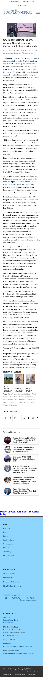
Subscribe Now (14, 2)
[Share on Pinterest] (19, 418)
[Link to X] (31, 671)
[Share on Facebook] (5, 418)
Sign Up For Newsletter (13, 586)
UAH (14, 399)
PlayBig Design (12, 669)
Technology (7, 552)
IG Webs (29, 669)
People (13, 53)
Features (6, 528)
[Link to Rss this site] (38, 671)
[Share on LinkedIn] (24, 418)
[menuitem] (14, 1)
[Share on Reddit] (33, 418)
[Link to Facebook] (27, 671)
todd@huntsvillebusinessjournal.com (17, 646)
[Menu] (36, 12)
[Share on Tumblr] (28, 418)
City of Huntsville (14, 394)
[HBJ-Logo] (17, 12)
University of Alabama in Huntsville (21, 402)
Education (18, 50)
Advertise (7, 617)
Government (8, 544)
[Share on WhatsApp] (15, 418)
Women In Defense (10, 405)
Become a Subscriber (11, 582)
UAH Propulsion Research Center (16, 184)
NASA (11, 397)
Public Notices (8, 556)
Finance (6, 548)
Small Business (8, 540)
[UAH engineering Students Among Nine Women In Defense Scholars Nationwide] (21, 30)
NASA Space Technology (19, 258)
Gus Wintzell (29, 53)
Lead (4, 53)
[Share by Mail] (37, 418)
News (9, 53)
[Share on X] (10, 418)
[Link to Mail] (34, 671)
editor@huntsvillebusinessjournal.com (18, 653)
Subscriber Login (29, 2)
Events (5, 532)
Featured (34, 50)
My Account (22, 5)
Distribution (8, 623)
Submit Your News (10, 620)
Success (18, 53)
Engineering (26, 50)
